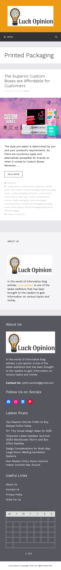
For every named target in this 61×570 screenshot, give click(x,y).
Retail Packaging (11, 211)
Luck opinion (25, 285)
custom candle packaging (16, 200)
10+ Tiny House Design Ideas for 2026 (29, 430)
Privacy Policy (14, 494)
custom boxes (45, 193)
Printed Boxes (17, 207)
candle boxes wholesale (32, 186)
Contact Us (12, 489)
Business (12, 183)
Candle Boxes (14, 186)
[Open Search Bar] (56, 36)
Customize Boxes (12, 204)
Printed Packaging (33, 207)
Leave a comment (16, 214)
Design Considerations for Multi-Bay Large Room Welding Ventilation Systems (28, 452)
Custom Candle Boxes (39, 197)
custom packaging (37, 200)
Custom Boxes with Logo (16, 197)
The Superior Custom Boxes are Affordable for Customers (27, 81)
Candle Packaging (31, 190)
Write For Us (13, 499)
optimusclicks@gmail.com (38, 382)
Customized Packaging (32, 204)
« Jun (28, 553)
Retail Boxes (47, 207)
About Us (11, 484)
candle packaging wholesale (24, 193)
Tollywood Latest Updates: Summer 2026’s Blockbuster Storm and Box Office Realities (28, 439)
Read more (13, 174)
